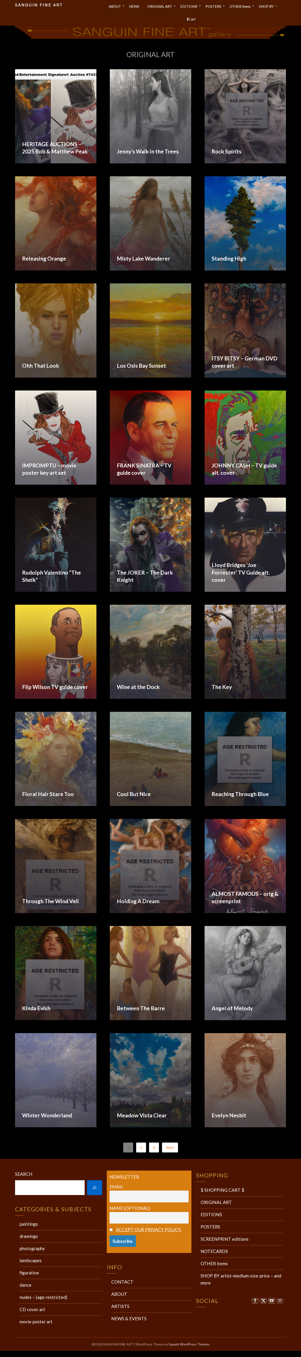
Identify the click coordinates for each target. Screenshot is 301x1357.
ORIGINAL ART (159, 6)
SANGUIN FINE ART (39, 5)
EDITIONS (188, 6)
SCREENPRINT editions (225, 1239)
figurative (29, 1272)
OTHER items (240, 6)
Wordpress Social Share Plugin (127, 1354)
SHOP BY (266, 6)
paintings (29, 1224)
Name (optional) (130, 1208)
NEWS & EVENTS (129, 1318)
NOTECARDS (214, 1251)
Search (23, 1174)
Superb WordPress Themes (189, 1344)
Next (170, 1147)
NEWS (134, 6)
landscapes (31, 1260)
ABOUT (115, 6)
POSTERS (213, 6)
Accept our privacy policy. (149, 1229)
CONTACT (122, 1282)
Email (116, 1186)
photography (32, 1248)
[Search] (94, 1187)
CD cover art (32, 1309)
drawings (29, 1236)
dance (26, 1285)
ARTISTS (120, 1306)
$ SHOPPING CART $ (222, 1190)
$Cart (191, 19)
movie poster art (36, 1321)
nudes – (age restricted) (43, 1297)
